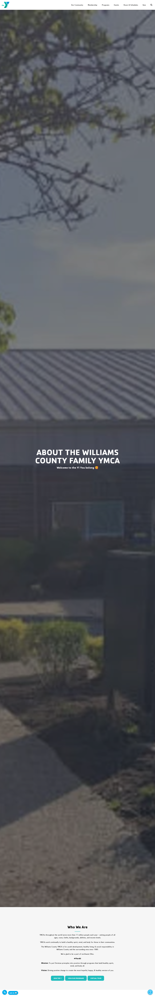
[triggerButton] (150, 992)
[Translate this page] (4, 992)
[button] (151, 5)
